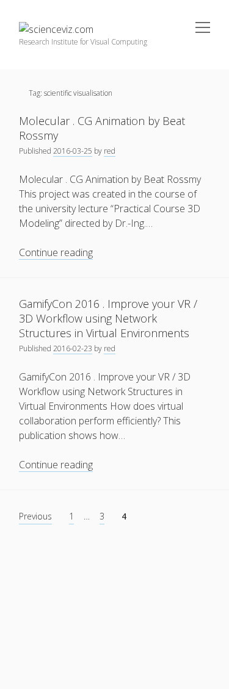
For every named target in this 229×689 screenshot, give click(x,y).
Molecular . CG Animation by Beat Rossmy (102, 128)
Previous (35, 516)
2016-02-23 (72, 348)
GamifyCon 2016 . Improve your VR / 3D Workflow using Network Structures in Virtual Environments (108, 318)
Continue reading (56, 253)
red (109, 151)
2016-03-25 (72, 151)
